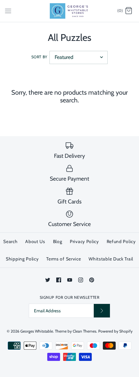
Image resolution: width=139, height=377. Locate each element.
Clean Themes (84, 331)
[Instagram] (80, 280)
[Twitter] (47, 280)
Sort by (39, 56)
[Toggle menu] (8, 11)
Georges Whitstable (36, 331)
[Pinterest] (91, 280)
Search (10, 241)
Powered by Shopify (115, 331)
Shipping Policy (22, 259)
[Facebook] (58, 280)
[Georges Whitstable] (69, 11)
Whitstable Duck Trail (111, 259)
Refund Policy (121, 241)
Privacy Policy (84, 241)
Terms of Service (63, 259)
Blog (57, 241)
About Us (35, 241)
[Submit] (102, 310)
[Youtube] (69, 280)
